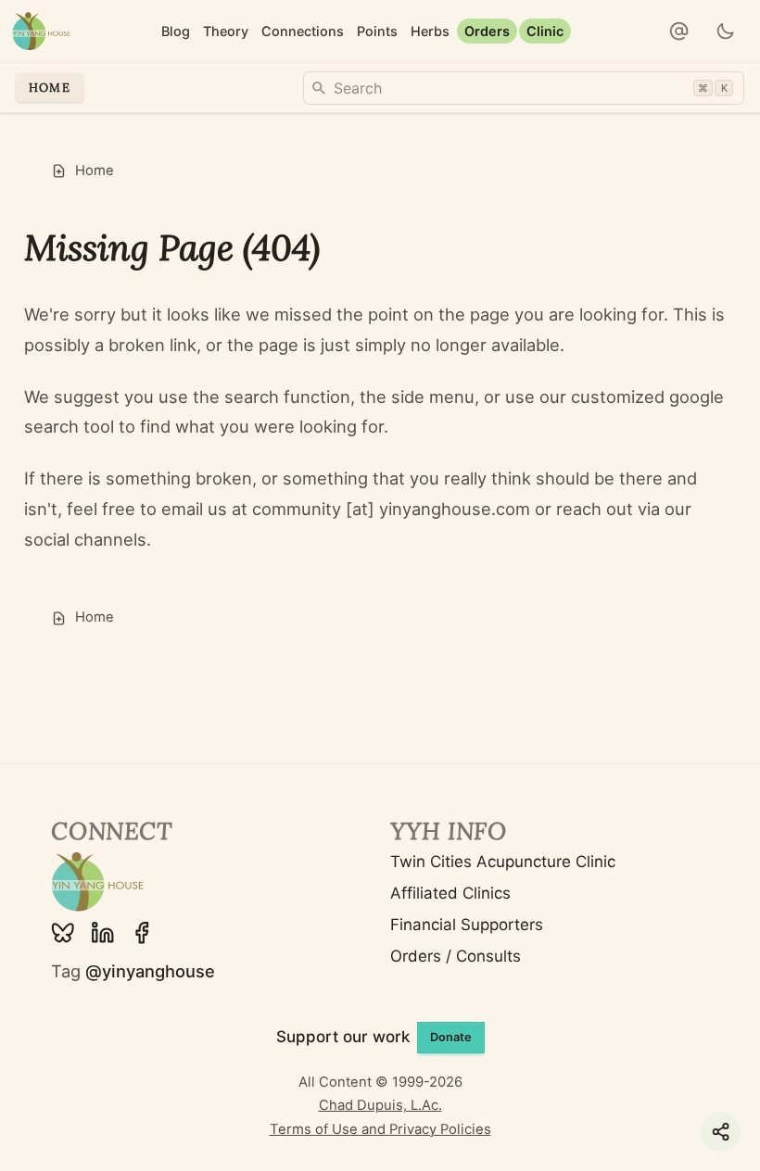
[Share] (721, 1132)
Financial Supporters (466, 924)
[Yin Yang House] (41, 31)
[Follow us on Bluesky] (63, 933)
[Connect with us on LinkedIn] (103, 933)
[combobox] (523, 88)
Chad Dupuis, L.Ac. (380, 1105)
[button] (679, 31)
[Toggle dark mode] (726, 31)
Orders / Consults (455, 956)
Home (49, 87)
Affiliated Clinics (450, 893)
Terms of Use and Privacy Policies (380, 1129)
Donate (451, 1037)
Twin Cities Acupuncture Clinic (502, 861)
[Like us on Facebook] (142, 933)
